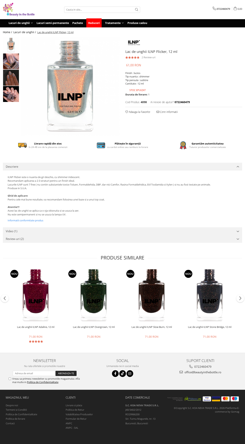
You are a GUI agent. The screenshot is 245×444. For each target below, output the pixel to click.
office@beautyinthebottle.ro (202, 372)
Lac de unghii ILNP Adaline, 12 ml (35, 327)
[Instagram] (130, 373)
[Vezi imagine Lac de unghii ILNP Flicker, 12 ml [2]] (11, 78)
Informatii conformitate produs (25, 220)
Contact (10, 423)
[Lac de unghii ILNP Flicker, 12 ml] (70, 86)
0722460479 (203, 366)
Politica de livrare (15, 418)
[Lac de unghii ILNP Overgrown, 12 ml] (93, 295)
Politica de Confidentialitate (42, 382)
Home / (8, 32)
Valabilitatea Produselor (79, 414)
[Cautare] (136, 10)
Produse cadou (137, 23)
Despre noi (12, 405)
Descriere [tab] (12, 166)
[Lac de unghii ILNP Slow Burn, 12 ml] (151, 295)
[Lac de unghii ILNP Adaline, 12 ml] (35, 295)
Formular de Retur (76, 418)
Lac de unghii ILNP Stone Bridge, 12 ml (209, 327)
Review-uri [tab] (15, 239)
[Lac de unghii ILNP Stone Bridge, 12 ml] (209, 295)
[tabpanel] (70, 86)
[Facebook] (115, 373)
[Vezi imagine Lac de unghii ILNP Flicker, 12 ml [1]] (11, 61)
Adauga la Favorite (139, 112)
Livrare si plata (74, 405)
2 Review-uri (148, 57)
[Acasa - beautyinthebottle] (22, 9)
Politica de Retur (75, 409)
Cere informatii (168, 112)
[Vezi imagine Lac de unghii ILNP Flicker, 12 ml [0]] (11, 45)
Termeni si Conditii (16, 409)
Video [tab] (11, 231)
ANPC (69, 423)
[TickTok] (122, 373)
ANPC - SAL (72, 427)
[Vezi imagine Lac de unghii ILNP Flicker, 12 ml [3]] (11, 94)
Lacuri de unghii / (25, 32)
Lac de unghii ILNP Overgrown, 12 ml (94, 327)
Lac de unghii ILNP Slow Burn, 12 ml (151, 327)
